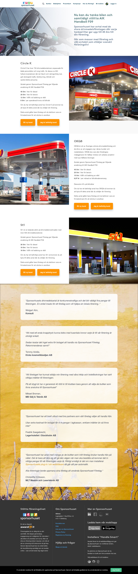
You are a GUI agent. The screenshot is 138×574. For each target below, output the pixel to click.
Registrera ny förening (63, 535)
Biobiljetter (57, 4)
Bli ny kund (27, 122)
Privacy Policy (60, 532)
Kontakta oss (60, 523)
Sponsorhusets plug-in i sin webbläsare (45, 464)
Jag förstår (116, 570)
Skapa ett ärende (61, 547)
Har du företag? (88, 4)
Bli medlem (99, 4)
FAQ (57, 526)
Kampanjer (77, 4)
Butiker (48, 4)
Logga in (113, 4)
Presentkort (67, 4)
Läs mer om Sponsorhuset (65, 529)
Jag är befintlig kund (48, 122)
